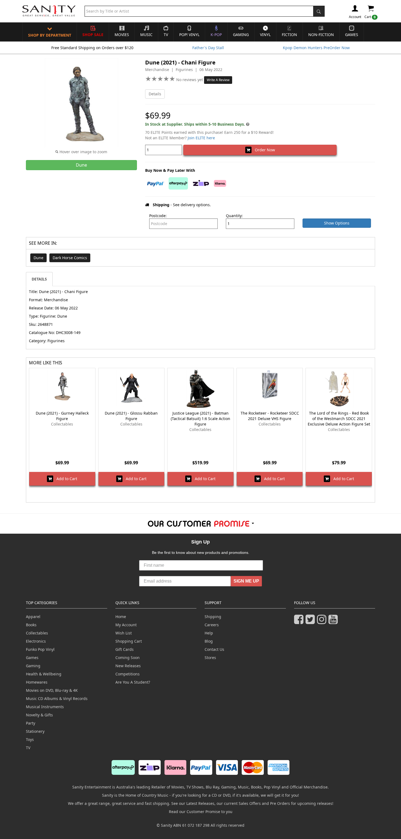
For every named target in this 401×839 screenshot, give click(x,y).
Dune (38, 257)
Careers (212, 624)
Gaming (241, 34)
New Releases (128, 665)
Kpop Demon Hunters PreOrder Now (316, 47)
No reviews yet (190, 79)
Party (30, 723)
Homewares (36, 682)
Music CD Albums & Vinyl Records (57, 698)
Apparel (33, 616)
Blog (209, 641)
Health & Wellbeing (43, 673)
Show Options (336, 223)
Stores (210, 657)
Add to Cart (65, 478)
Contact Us (214, 649)
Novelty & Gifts (39, 714)
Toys (30, 739)
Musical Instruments (45, 706)
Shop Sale (92, 34)
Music (146, 34)
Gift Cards (124, 649)
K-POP (216, 34)
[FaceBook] (300, 621)
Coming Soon (127, 657)
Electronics (36, 641)
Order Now (263, 149)
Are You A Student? (132, 682)
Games (351, 34)
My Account (126, 624)
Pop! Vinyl (189, 34)
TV (166, 34)
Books (31, 624)
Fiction (289, 34)
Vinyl (265, 34)
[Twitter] (311, 621)
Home (120, 616)
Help (209, 633)
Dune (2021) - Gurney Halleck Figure (62, 415)
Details (155, 93)
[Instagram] (322, 621)
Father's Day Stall (208, 47)
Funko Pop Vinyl (40, 649)
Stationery (35, 731)
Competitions (127, 673)
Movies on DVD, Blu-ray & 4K (52, 690)
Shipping (213, 616)
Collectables (37, 633)
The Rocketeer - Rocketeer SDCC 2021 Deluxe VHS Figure (270, 415)
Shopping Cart (128, 641)
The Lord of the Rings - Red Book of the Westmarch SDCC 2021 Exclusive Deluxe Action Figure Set (339, 418)
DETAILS (39, 279)
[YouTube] (334, 621)
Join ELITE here (201, 137)
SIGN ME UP (246, 581)
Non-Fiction (321, 34)
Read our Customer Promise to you (200, 811)
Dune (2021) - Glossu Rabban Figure (131, 415)
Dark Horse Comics (70, 257)
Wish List (123, 633)
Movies (122, 34)
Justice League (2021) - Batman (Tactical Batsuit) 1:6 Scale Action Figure (200, 418)
